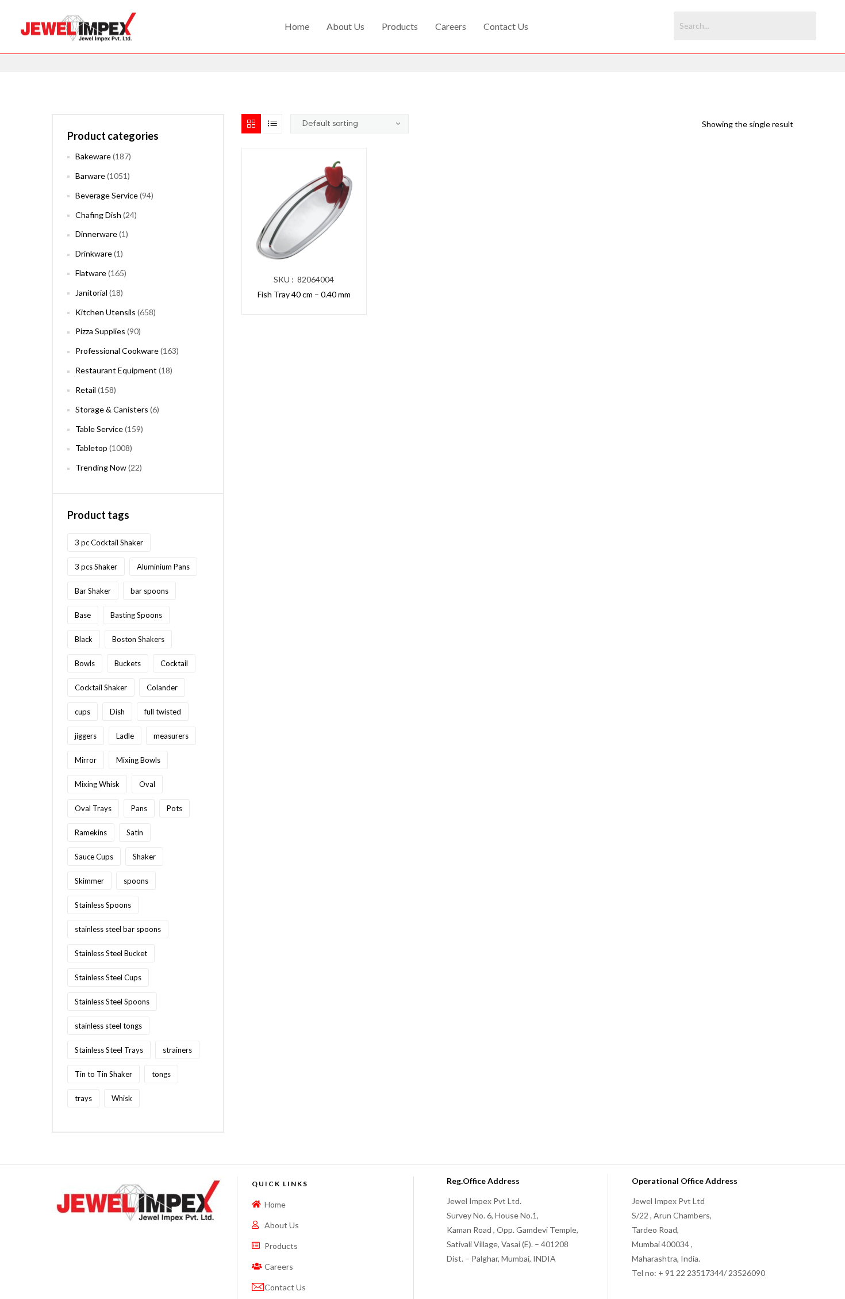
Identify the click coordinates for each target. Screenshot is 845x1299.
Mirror (86, 760)
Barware (90, 176)
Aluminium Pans (163, 566)
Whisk (122, 1098)
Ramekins (91, 832)
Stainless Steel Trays (109, 1050)
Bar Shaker (93, 590)
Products (400, 26)
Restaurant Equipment (116, 370)
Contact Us (505, 26)
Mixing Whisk (97, 784)
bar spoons (149, 590)
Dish (117, 711)
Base (83, 615)
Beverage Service (106, 195)
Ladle (125, 735)
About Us (345, 26)
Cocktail (174, 663)
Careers (450, 26)
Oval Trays (93, 808)
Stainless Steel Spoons (112, 1001)
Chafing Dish (98, 215)
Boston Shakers (138, 639)
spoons (136, 880)
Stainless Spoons (103, 905)
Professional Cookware (117, 351)
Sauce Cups (94, 856)
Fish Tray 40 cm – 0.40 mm (304, 294)
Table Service (99, 429)
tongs (161, 1074)
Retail (85, 390)
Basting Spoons (136, 615)
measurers (171, 735)
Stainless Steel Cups (108, 977)
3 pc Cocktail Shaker (109, 542)
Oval (147, 784)
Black (84, 639)
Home (297, 26)
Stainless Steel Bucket (111, 953)
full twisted (162, 711)
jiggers (86, 735)
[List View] (272, 123)
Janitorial (91, 292)
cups (82, 711)
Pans (139, 808)
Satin (134, 832)
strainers (177, 1050)
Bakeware (93, 156)
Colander (162, 687)
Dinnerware (96, 234)
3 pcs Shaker (96, 566)
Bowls (85, 663)
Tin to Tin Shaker (103, 1074)
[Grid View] (251, 123)
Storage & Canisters (111, 409)
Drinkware (93, 253)
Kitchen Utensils (105, 312)
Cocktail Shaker (101, 687)
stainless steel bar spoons (118, 929)
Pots (174, 808)
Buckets (127, 663)
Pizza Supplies (100, 331)
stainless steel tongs (108, 1025)
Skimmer (89, 880)
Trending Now (100, 467)
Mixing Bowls (138, 760)
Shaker (144, 856)
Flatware (90, 273)
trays (83, 1098)
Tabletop (91, 448)
